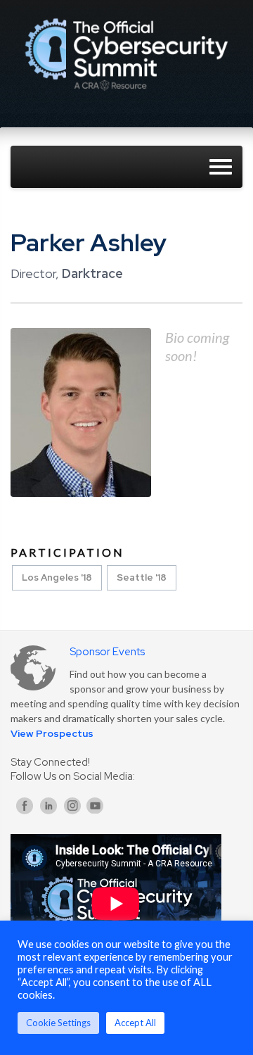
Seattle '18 (142, 577)
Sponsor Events (107, 652)
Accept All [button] (135, 1022)
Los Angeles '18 (57, 577)
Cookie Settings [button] (58, 1022)
